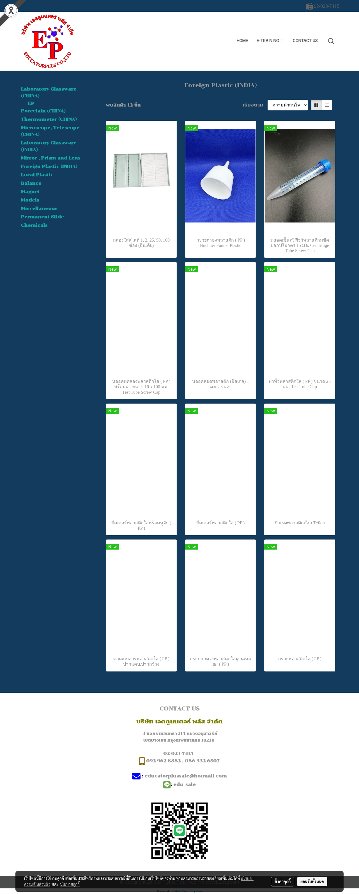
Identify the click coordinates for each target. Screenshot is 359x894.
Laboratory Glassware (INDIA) (49, 146)
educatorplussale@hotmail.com (186, 776)
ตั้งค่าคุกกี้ (283, 881)
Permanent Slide (42, 216)
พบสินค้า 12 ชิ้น (123, 105)
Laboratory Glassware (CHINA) (49, 92)
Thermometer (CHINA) (49, 119)
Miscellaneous (39, 208)
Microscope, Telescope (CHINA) (50, 131)
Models (30, 200)
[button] (331, 41)
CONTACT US (305, 40)
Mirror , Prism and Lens (50, 158)
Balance (31, 183)
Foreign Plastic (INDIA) (49, 166)
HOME (242, 40)
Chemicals (34, 225)
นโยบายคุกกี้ (70, 884)
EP (31, 103)
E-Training (268, 40)
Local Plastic (37, 174)
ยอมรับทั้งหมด (312, 881)
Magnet (30, 191)
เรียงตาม (255, 105)
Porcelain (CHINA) (43, 111)
